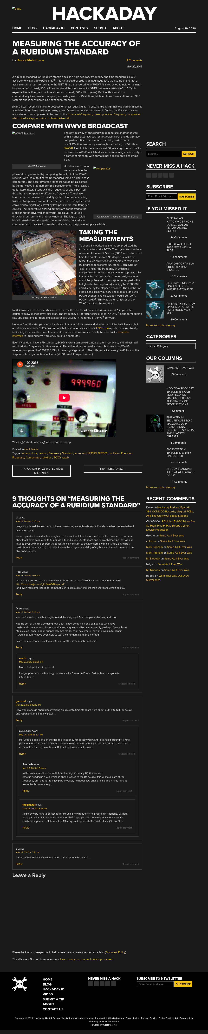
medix (23, 658)
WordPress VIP (110, 1025)
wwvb (65, 457)
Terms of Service (149, 1018)
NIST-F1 (92, 453)
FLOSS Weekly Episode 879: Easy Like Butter (179, 452)
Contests (79, 28)
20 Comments (179, 319)
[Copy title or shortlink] (32, 66)
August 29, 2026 (185, 28)
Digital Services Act (168, 1018)
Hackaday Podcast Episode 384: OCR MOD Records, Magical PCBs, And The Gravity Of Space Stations (180, 396)
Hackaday (104, 13)
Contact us (171, 175)
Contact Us (53, 1009)
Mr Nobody (153, 558)
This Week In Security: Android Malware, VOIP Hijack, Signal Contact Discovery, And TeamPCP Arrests (181, 427)
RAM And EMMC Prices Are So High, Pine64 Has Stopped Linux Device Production (170, 525)
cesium (43, 453)
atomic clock (29, 453)
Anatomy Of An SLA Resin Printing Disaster (180, 267)
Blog (32, 28)
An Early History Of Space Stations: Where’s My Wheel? (181, 286)
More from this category (160, 325)
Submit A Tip (53, 999)
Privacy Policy (132, 1018)
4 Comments (178, 443)
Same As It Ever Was (181, 368)
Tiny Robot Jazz (113, 468)
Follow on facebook (148, 175)
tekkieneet (29, 805)
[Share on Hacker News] (23, 65)
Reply (19, 557)
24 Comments (178, 237)
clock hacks (31, 449)
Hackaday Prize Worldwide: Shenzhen (41, 471)
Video (48, 994)
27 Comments (178, 295)
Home (17, 28)
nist (84, 453)
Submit (100, 28)
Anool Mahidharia (31, 60)
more (77, 453)
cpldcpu (151, 541)
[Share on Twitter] (18, 65)
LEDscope (102, 328)
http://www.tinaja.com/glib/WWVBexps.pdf (40, 584)
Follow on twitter (154, 175)
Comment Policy (115, 952)
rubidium (47, 457)
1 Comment (177, 411)
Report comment (131, 558)
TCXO (57, 457)
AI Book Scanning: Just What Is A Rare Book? (180, 472)
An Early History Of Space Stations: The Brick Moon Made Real (181, 308)
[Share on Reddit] (28, 65)
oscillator (114, 453)
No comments (178, 257)
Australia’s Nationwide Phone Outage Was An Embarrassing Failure (180, 225)
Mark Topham (154, 547)
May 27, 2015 (134, 66)
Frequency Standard (61, 453)
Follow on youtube (160, 175)
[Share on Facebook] (14, 65)
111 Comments (178, 481)
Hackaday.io (54, 28)
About (118, 28)
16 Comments (178, 276)
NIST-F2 (103, 453)
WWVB (69, 148)
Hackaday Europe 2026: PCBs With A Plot (179, 247)
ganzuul (21, 701)
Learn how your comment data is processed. (87, 959)
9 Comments (134, 60)
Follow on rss (165, 175)
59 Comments (179, 374)
